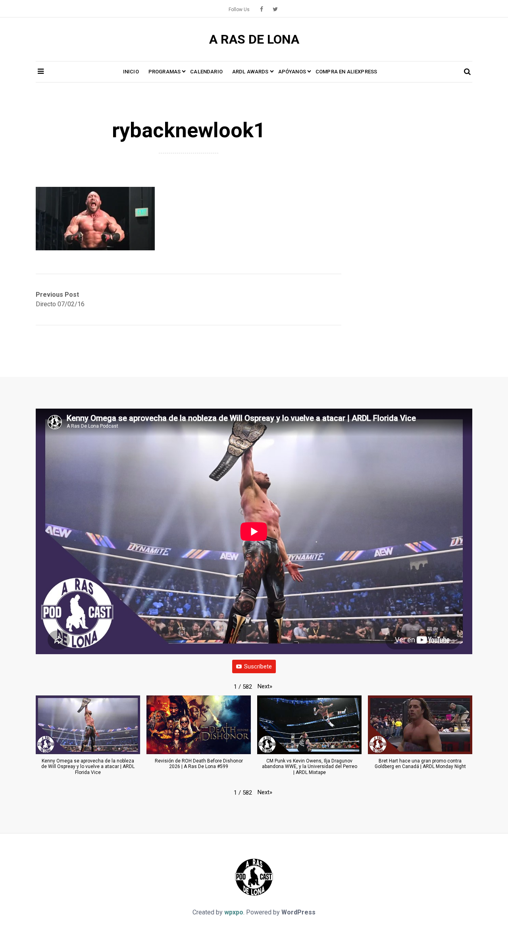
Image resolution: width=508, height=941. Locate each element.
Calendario (206, 72)
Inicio (131, 72)
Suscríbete (258, 666)
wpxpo (233, 912)
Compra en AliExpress (346, 72)
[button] (265, 686)
